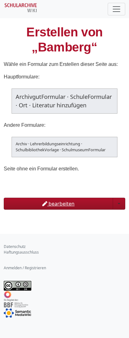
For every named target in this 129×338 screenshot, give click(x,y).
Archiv (21, 144)
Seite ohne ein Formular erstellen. (41, 168)
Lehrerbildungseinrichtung (55, 144)
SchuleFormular (91, 96)
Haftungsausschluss (21, 252)
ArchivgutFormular (40, 96)
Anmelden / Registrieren (25, 268)
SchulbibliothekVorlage (37, 150)
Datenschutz (15, 246)
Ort (23, 105)
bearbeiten (61, 203)
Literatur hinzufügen (59, 105)
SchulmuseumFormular (84, 150)
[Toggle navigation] (116, 9)
